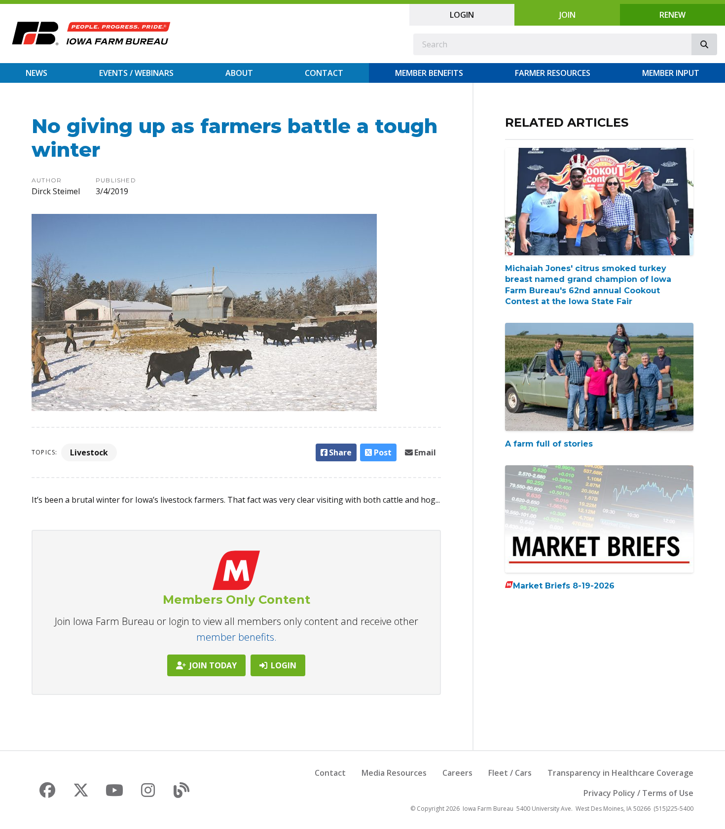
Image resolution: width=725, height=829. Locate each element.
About (239, 73)
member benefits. (236, 637)
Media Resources (394, 772)
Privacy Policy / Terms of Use (638, 793)
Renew (672, 14)
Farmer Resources (552, 73)
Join (567, 14)
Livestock (89, 452)
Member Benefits (429, 73)
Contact (324, 73)
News (36, 73)
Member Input (670, 73)
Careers (457, 772)
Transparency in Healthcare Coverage (620, 772)
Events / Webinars (136, 73)
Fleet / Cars (510, 772)
